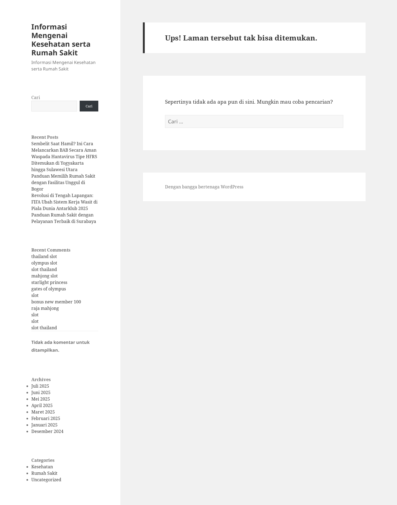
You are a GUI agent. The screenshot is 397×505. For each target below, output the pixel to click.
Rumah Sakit (44, 473)
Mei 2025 (40, 399)
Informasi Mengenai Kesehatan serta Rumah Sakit (60, 39)
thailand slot (44, 256)
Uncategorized (46, 480)
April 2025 (42, 405)
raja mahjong (45, 308)
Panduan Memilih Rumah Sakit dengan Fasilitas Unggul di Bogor (63, 182)
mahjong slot (44, 276)
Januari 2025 (44, 425)
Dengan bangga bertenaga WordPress (204, 187)
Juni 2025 (41, 392)
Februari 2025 (45, 418)
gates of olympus (48, 289)
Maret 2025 (43, 412)
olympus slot (44, 263)
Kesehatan (42, 467)
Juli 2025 (40, 386)
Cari (35, 97)
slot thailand (44, 269)
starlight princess (49, 282)
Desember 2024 (47, 431)
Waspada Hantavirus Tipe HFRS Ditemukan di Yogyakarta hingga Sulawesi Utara (64, 163)
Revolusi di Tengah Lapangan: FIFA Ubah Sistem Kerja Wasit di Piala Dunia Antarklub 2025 (64, 201)
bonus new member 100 (56, 302)
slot (35, 295)
